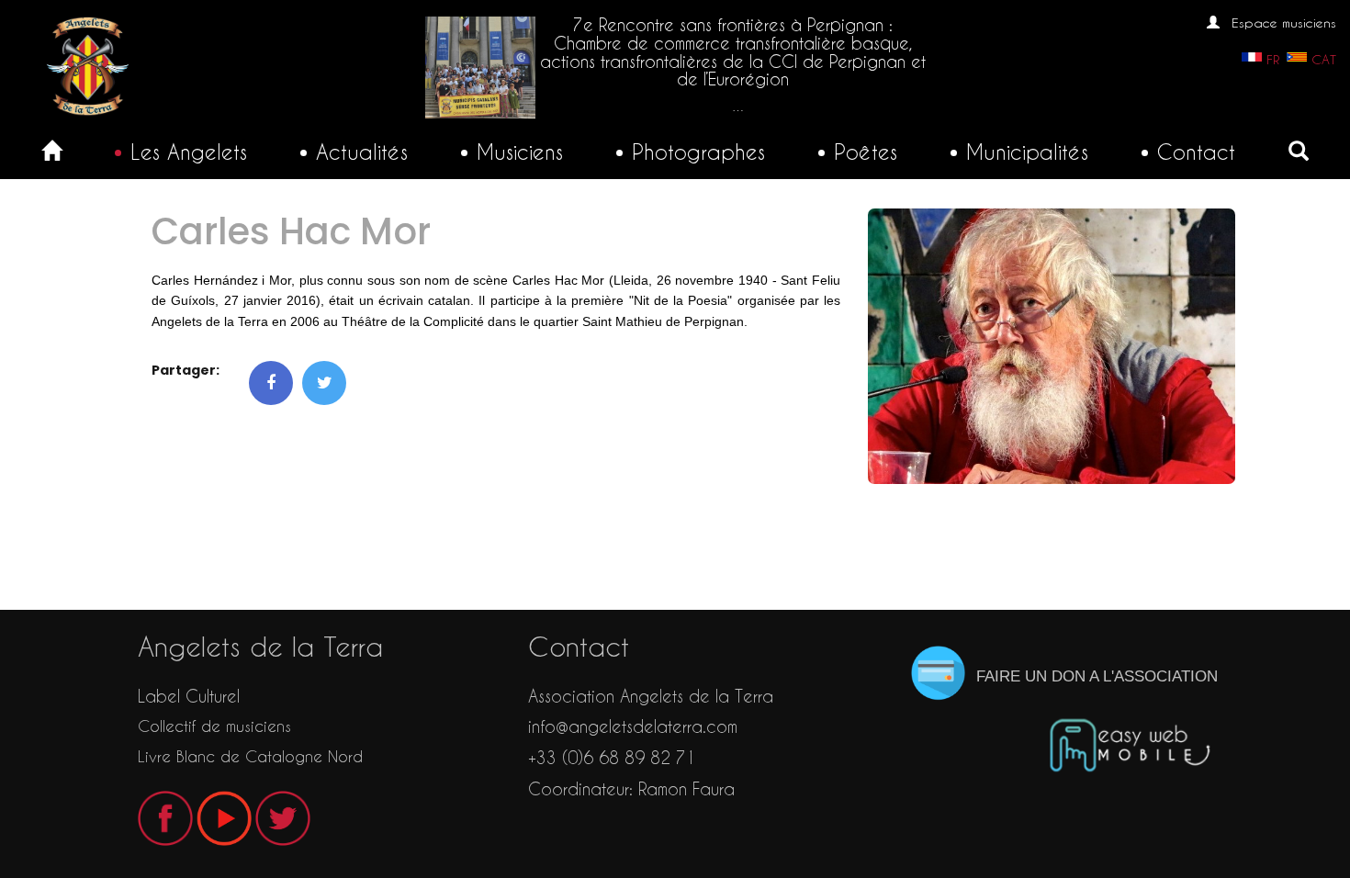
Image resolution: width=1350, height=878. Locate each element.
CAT (1323, 59)
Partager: (185, 370)
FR (1272, 59)
